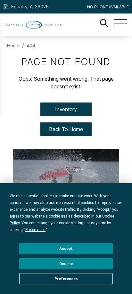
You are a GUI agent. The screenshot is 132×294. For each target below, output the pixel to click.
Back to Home (66, 129)
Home (13, 45)
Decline (66, 264)
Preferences (66, 279)
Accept (66, 248)
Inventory (66, 109)
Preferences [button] (35, 229)
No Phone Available (108, 6)
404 (31, 45)
